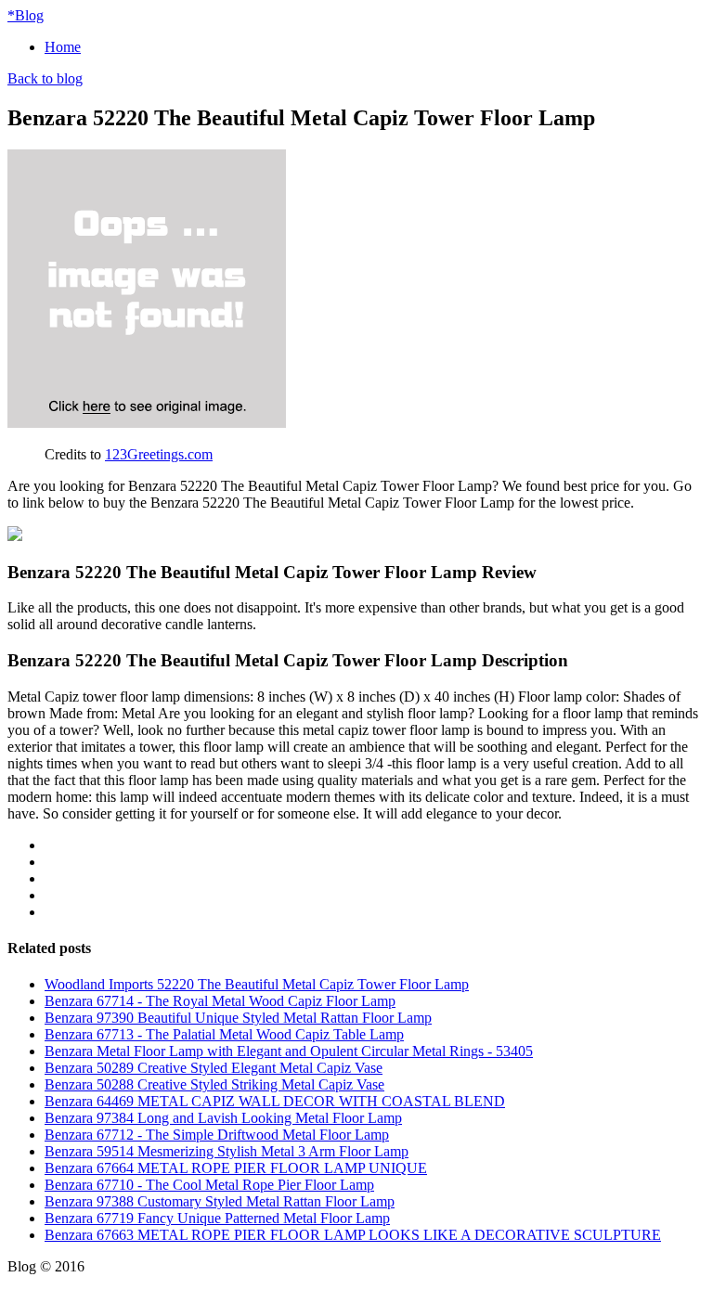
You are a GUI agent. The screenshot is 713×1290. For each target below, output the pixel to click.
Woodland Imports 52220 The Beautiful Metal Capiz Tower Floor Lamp (257, 984)
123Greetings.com (159, 454)
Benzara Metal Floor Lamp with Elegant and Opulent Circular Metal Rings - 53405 (289, 1051)
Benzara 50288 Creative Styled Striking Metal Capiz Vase (214, 1084)
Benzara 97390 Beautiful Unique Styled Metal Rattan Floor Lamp (238, 1018)
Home (63, 47)
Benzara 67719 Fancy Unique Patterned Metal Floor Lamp (217, 1218)
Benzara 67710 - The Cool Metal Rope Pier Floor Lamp (209, 1185)
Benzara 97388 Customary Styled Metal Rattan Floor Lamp (220, 1201)
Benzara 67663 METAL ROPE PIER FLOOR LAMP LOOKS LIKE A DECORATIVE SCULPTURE (353, 1235)
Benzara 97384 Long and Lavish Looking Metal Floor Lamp (223, 1118)
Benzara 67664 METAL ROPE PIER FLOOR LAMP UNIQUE (236, 1168)
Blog (25, 15)
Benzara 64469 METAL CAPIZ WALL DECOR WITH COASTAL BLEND (275, 1101)
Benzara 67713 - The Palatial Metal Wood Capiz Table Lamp (224, 1034)
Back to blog (45, 78)
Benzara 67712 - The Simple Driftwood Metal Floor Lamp (217, 1134)
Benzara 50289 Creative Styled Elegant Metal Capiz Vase (213, 1068)
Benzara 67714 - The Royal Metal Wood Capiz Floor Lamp (220, 1001)
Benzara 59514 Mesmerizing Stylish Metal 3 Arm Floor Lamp (226, 1151)
